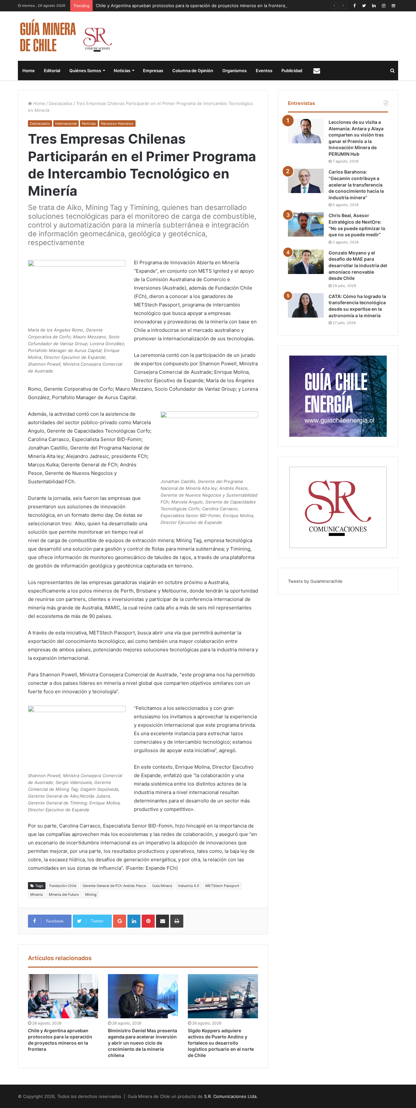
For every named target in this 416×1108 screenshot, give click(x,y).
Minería (36, 894)
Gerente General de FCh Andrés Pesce (114, 885)
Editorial (52, 70)
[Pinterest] (148, 921)
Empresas (153, 70)
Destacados (60, 103)
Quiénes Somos (85, 70)
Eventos (264, 70)
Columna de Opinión (192, 70)
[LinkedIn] (374, 5)
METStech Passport (222, 885)
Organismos (234, 70)
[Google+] (119, 921)
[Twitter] (364, 5)
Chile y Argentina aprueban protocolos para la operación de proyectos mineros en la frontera (190, 5)
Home (28, 70)
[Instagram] (383, 5)
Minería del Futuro (64, 894)
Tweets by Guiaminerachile (315, 581)
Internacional (66, 123)
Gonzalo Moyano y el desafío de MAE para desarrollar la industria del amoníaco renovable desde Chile (358, 265)
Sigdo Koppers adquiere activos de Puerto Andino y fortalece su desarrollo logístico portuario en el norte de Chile (221, 1043)
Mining (91, 894)
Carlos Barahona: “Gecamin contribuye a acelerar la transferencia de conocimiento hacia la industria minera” (356, 184)
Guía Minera (162, 885)
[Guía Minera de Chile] (65, 36)
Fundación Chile (62, 885)
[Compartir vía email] (162, 921)
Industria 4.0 (188, 885)
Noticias (122, 70)
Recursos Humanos (117, 123)
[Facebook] (354, 5)
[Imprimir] (176, 921)
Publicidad (291, 70)
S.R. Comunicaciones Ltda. (231, 1096)
